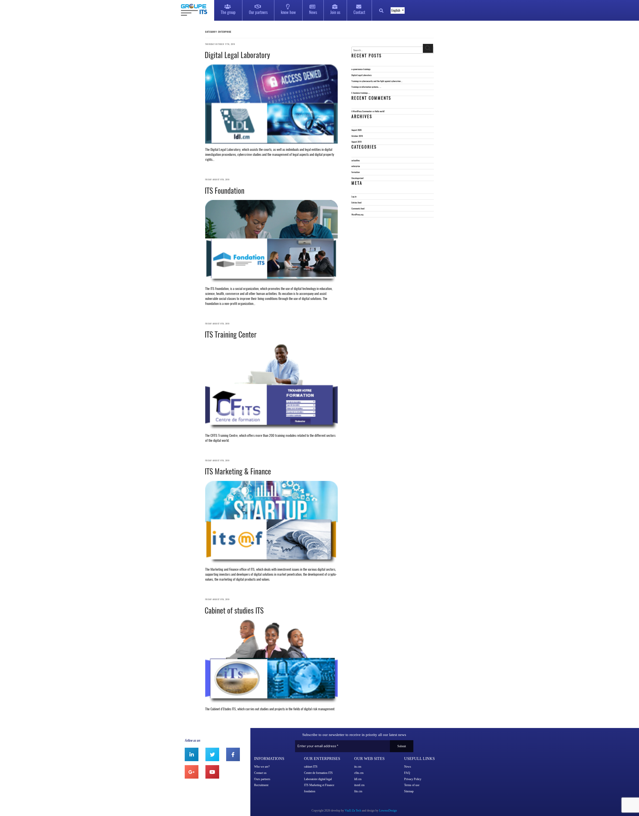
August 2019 (356, 141)
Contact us (260, 773)
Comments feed (357, 208)
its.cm (357, 766)
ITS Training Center (231, 334)
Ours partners (262, 779)
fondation (309, 791)
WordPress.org (357, 214)
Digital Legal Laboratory (237, 55)
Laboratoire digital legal (318, 779)
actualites (355, 160)
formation (355, 172)
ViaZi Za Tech (353, 810)
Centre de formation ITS (318, 773)
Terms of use (411, 785)
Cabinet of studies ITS (234, 610)
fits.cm (358, 791)
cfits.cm (358, 773)
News (407, 766)
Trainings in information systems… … (366, 86)
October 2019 (357, 135)
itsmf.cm (359, 785)
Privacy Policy (412, 779)
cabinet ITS (311, 766)
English (396, 10)
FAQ (407, 773)
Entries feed (356, 202)
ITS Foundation (224, 190)
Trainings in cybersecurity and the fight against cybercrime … (376, 81)
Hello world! (380, 111)
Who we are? (262, 766)
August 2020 (356, 129)
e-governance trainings (360, 69)
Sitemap (409, 791)
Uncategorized (357, 178)
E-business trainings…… (360, 92)
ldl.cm (357, 779)
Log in (353, 196)
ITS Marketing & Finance (238, 471)
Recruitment (261, 785)
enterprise (355, 166)
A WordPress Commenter (361, 111)
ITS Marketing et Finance (319, 785)
